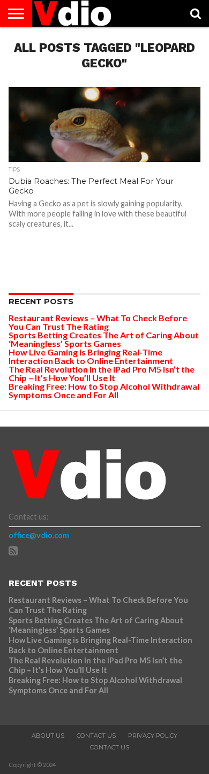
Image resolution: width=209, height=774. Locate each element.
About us (48, 735)
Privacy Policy (152, 735)
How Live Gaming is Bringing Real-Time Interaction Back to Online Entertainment (92, 356)
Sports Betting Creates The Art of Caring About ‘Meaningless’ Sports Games (104, 339)
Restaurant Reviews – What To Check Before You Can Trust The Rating (98, 322)
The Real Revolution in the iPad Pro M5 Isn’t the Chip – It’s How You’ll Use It (102, 373)
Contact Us (96, 735)
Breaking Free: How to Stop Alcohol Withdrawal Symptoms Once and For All (104, 390)
